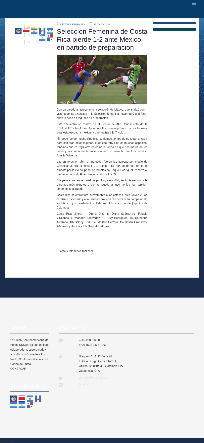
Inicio (35, 28)
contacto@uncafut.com (93, 377)
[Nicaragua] (22, 405)
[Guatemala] (38, 399)
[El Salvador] (30, 399)
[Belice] (13, 399)
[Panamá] (30, 405)
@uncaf (84, 384)
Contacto (39, 42)
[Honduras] (13, 405)
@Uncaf (36, 35)
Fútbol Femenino (73, 24)
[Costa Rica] (22, 399)
